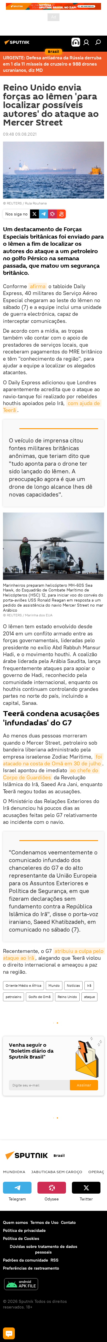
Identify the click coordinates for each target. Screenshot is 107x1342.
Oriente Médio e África (23, 985)
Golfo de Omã (40, 996)
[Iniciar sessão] (86, 42)
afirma (37, 286)
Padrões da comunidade (25, 1260)
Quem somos (15, 1222)
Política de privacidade (24, 1230)
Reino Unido (67, 996)
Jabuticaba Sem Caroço (56, 1171)
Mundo (54, 985)
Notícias (73, 985)
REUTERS (14, 203)
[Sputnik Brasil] (18, 44)
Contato (68, 1222)
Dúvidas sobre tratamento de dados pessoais (43, 1249)
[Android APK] (21, 1285)
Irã (89, 985)
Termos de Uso (44, 1222)
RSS (55, 1260)
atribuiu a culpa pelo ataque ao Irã (54, 954)
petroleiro (13, 996)
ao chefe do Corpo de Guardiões (51, 774)
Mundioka (14, 1171)
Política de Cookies (21, 1238)
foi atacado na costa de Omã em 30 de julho (53, 760)
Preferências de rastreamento (31, 1268)
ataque (89, 996)
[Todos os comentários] (9, 1333)
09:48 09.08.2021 (20, 134)
